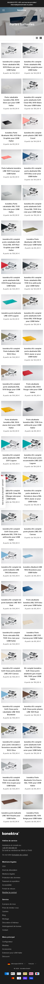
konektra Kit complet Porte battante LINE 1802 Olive (11, 351)
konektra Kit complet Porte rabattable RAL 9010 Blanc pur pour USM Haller (11, 66)
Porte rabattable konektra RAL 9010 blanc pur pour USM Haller (11, 101)
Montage (5, 919)
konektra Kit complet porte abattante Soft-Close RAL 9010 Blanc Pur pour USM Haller (33, 101)
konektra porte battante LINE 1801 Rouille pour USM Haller (11, 815)
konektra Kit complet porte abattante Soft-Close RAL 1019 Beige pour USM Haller (33, 317)
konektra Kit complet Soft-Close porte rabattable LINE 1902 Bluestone (11, 710)
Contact (5, 930)
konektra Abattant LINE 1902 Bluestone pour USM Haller (32, 569)
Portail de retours (8, 889)
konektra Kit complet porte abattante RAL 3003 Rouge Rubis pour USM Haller (11, 282)
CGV (4, 866)
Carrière (5, 911)
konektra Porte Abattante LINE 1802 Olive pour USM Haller (33, 242)
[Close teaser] (6, 475)
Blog (4, 915)
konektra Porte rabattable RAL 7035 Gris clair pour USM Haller (11, 208)
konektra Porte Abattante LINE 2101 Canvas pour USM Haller (33, 635)
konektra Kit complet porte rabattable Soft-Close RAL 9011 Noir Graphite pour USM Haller (11, 244)
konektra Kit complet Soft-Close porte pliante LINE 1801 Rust (33, 709)
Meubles (5, 945)
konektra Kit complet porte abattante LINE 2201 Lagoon (11, 457)
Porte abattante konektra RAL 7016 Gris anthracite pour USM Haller (32, 424)
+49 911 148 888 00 (9, 848)
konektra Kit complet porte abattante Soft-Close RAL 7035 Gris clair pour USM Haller (33, 208)
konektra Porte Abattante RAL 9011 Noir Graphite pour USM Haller (11, 137)
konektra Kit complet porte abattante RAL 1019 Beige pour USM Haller (11, 388)
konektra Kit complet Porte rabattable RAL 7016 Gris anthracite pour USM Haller (32, 282)
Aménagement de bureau (11, 926)
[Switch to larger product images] (37, 38)
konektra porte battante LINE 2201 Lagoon (11, 314)
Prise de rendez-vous (10, 908)
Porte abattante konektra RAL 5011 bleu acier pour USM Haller (32, 602)
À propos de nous (9, 904)
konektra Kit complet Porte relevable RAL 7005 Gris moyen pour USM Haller (11, 781)
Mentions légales (8, 874)
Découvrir (6, 956)
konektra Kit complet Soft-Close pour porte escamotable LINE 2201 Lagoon (32, 459)
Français (32, 964)
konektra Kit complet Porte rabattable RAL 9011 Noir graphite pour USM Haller (32, 66)
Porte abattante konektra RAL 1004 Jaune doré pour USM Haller (11, 424)
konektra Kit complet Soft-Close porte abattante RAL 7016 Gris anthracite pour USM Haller (11, 534)
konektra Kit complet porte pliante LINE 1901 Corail (32, 135)
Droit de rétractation (9, 870)
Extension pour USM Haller (12, 953)
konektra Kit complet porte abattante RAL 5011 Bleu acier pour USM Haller (32, 172)
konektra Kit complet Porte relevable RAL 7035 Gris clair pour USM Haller (11, 637)
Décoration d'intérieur (10, 923)
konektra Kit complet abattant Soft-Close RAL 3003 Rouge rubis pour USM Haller (11, 495)
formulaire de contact (20, 855)
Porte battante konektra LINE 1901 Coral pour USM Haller (11, 171)
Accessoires (6, 949)
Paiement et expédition (11, 881)
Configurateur (7, 942)
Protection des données (11, 878)
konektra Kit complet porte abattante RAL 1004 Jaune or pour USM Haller (32, 353)
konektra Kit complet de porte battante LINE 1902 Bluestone (11, 569)
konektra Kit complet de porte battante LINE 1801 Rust (11, 602)
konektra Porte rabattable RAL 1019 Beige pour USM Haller (32, 815)
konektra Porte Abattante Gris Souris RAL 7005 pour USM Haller (33, 781)
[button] (3, 492)
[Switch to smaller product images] (41, 38)
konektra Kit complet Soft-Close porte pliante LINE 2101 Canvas (11, 671)
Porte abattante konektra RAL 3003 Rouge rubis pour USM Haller (32, 388)
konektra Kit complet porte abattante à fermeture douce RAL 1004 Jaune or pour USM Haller (33, 496)
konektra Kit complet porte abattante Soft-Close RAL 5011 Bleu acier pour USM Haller (33, 746)
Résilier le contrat (9, 892)
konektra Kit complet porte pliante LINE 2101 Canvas (32, 531)
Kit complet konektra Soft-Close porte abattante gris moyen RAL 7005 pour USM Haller (33, 673)
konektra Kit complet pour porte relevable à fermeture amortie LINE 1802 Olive (11, 746)
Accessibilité (7, 885)
